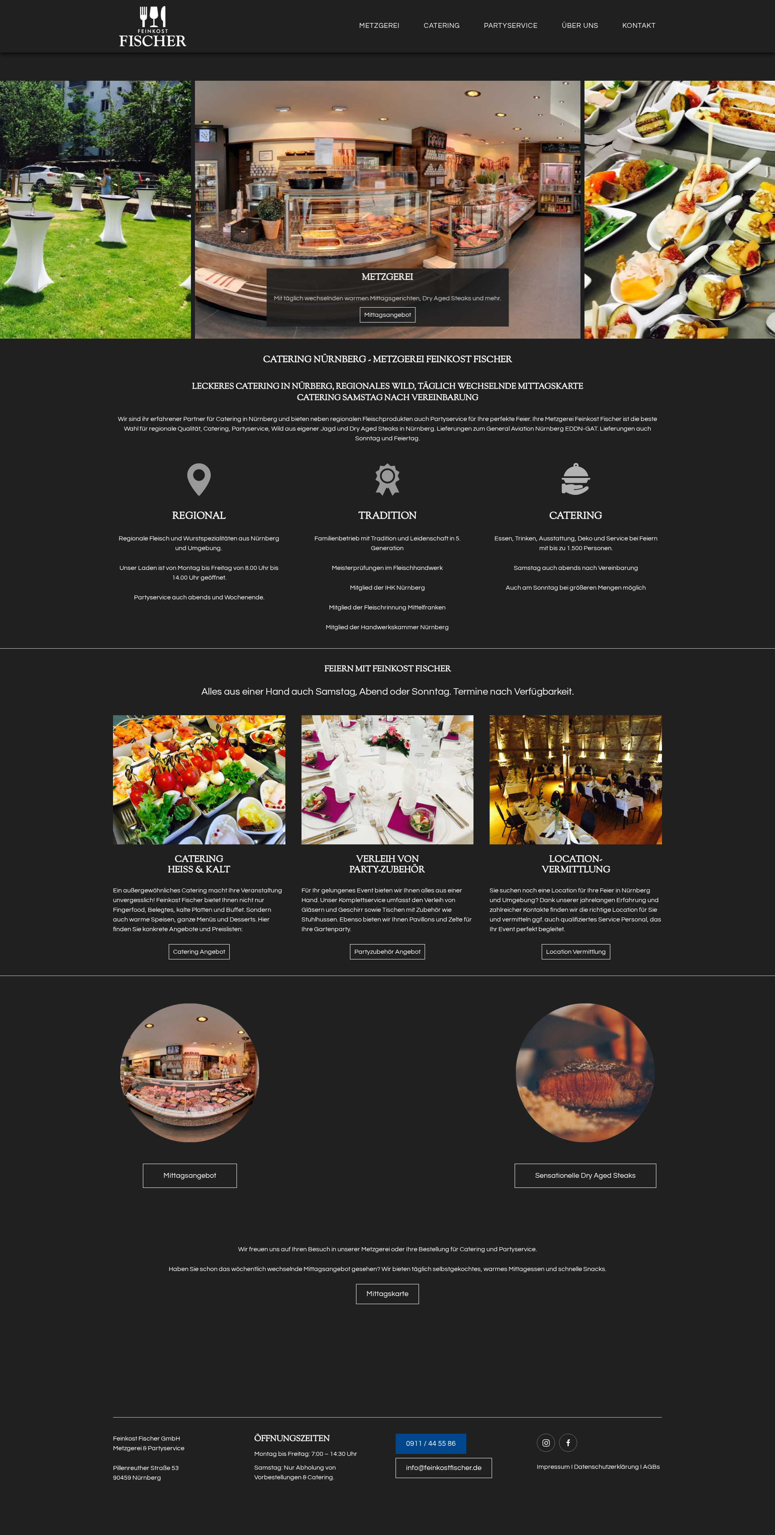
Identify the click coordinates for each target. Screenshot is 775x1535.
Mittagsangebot (189, 1175)
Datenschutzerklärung (606, 1467)
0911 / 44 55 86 (431, 1443)
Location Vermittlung (576, 952)
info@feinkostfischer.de (444, 1468)
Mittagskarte (387, 1294)
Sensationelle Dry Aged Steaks (585, 1175)
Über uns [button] (580, 25)
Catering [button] (442, 25)
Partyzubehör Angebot (387, 952)
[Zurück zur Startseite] (153, 26)
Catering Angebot (199, 952)
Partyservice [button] (511, 25)
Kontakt (639, 25)
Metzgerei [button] (379, 25)
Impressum (553, 1467)
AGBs (651, 1467)
